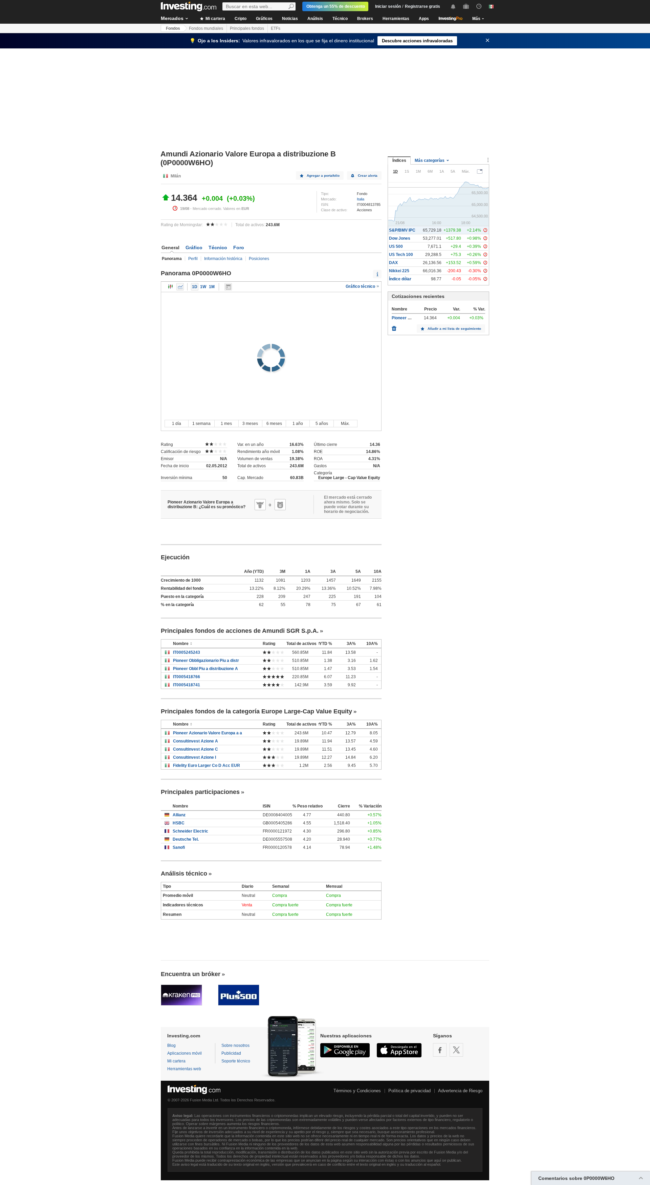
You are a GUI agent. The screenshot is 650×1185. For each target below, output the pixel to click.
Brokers (365, 18)
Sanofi (179, 847)
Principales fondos (247, 28)
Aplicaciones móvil (184, 1053)
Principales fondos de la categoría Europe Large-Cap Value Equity (256, 711)
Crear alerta (367, 175)
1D (194, 286)
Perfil (193, 258)
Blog (171, 1045)
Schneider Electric (190, 831)
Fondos (173, 28)
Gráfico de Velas (170, 286)
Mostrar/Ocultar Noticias (228, 286)
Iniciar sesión (388, 6)
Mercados (172, 18)
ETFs (275, 28)
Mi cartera (214, 18)
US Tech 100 (401, 254)
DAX (393, 262)
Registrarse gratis (422, 6)
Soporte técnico (235, 1061)
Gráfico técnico (361, 286)
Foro (238, 247)
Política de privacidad (409, 1090)
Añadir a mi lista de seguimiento (454, 328)
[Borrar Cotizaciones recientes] (394, 326)
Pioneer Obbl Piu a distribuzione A (205, 668)
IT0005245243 (186, 652)
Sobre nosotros (235, 1045)
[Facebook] (440, 1050)
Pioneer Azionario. (409, 318)
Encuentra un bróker (190, 974)
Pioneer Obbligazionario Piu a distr (206, 660)
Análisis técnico (184, 873)
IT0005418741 (186, 685)
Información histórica (223, 258)
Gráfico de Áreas (180, 286)
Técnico (340, 18)
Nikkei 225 (399, 270)
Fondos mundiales (206, 28)
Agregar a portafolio (323, 175)
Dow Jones (399, 238)
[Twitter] (456, 1050)
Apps (424, 18)
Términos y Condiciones (357, 1090)
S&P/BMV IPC (402, 230)
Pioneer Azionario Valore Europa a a (207, 733)
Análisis (315, 18)
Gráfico (194, 247)
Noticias (290, 18)
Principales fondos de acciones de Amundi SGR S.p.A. (240, 630)
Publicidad (231, 1053)
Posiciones (259, 258)
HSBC (179, 823)
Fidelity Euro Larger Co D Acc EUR (206, 765)
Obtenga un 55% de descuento (335, 6)
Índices (399, 160)
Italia (360, 199)
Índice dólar (400, 279)
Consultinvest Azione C (195, 749)
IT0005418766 (186, 676)
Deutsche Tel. (186, 839)
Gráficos (264, 18)
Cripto (240, 18)
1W (203, 286)
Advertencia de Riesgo (460, 1090)
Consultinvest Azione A (195, 741)
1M (212, 286)
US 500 (396, 246)
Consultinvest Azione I (194, 757)
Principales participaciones (200, 792)
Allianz (179, 815)
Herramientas (396, 18)
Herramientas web (184, 1068)
